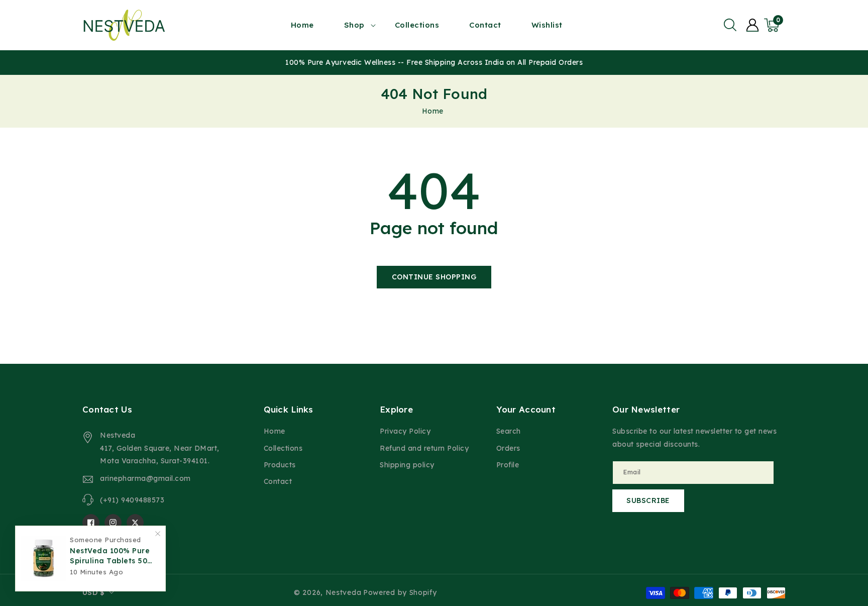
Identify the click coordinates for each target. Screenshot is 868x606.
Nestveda (343, 592)
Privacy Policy (405, 431)
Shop (354, 25)
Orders (508, 448)
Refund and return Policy (424, 448)
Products (280, 464)
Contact (278, 481)
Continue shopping (434, 276)
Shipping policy (407, 464)
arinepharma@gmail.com (145, 478)
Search (508, 431)
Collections (283, 448)
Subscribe (648, 500)
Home (433, 111)
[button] (730, 25)
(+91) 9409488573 (132, 499)
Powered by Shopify (400, 592)
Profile (507, 464)
